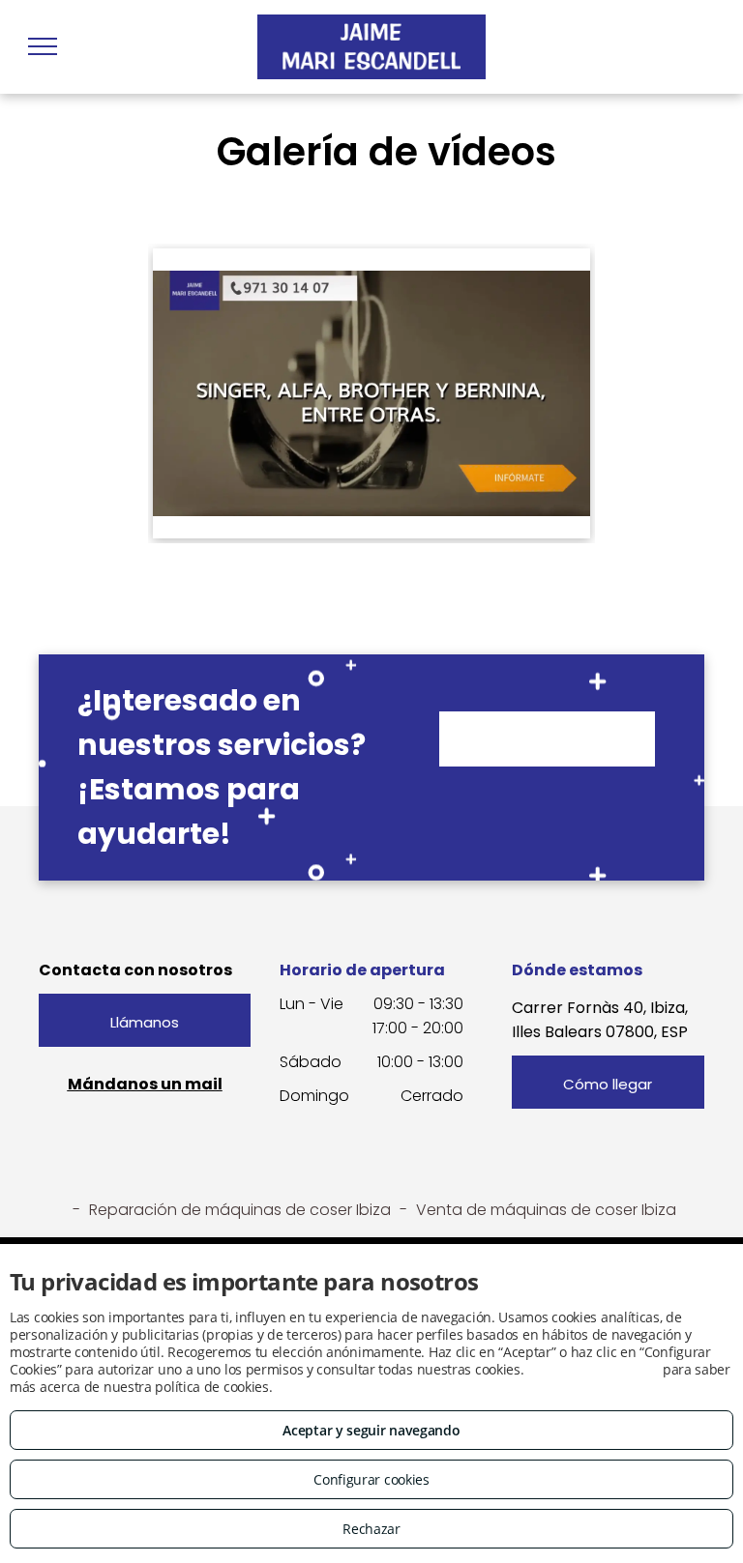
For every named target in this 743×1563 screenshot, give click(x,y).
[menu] (42, 46)
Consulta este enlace (593, 1369)
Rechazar (371, 1529)
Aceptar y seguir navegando (371, 1430)
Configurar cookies (371, 1479)
